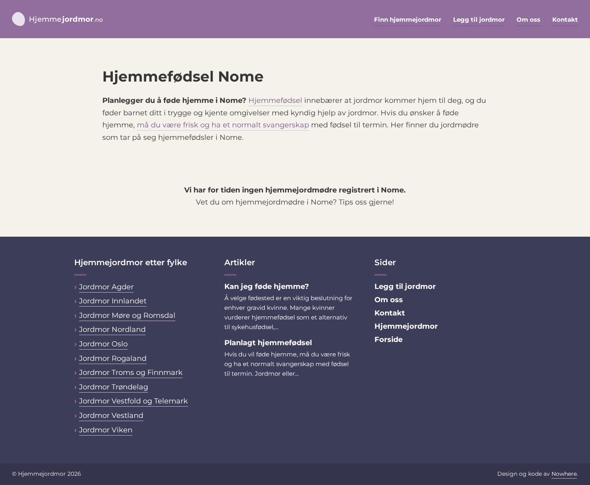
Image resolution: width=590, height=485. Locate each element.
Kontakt (565, 19)
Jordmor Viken (105, 430)
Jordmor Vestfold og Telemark (133, 401)
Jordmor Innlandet (112, 301)
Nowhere (564, 473)
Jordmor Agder (106, 286)
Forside (388, 339)
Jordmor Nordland (112, 329)
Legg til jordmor (479, 19)
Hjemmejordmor (406, 326)
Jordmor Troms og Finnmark (131, 372)
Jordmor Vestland (111, 415)
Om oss (528, 19)
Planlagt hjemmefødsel (268, 342)
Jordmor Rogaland (112, 358)
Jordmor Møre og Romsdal (127, 315)
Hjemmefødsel (275, 100)
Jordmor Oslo (103, 344)
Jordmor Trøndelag (113, 387)
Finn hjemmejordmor (407, 19)
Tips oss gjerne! (366, 202)
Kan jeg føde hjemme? (267, 286)
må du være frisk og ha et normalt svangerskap (223, 125)
